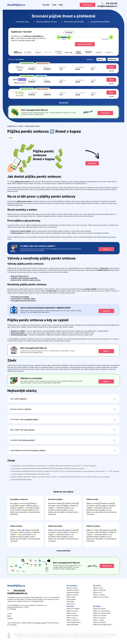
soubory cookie (41, 623)
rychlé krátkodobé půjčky (25, 365)
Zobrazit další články (63, 550)
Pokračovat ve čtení (25, 508)
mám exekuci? (29, 430)
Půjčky (21, 126)
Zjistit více (106, 311)
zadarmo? (23, 399)
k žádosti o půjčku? (38, 450)
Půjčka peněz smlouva (32, 126)
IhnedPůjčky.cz (16, 4)
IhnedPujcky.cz (12, 126)
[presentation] (12, 52)
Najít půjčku (92, 163)
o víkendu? (27, 409)
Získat (111, 67)
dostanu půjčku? (29, 440)
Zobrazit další (63, 103)
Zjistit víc (106, 249)
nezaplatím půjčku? (31, 419)
